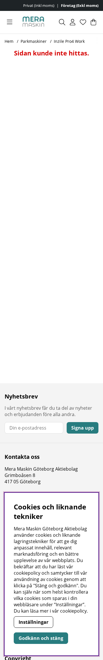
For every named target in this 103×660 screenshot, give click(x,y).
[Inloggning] (73, 22)
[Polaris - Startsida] (33, 22)
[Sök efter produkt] (62, 22)
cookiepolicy (73, 611)
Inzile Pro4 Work (69, 41)
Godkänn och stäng (41, 638)
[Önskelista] (83, 22)
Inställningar (33, 622)
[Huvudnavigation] (10, 22)
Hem (9, 41)
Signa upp (82, 428)
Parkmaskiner (34, 41)
